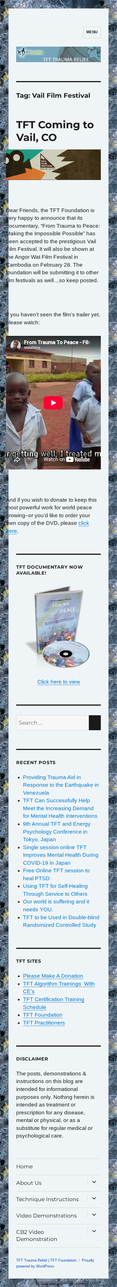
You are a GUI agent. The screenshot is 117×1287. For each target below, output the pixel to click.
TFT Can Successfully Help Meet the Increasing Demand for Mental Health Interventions (60, 808)
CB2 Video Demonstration (36, 1235)
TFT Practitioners (44, 1023)
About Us (28, 1183)
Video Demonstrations (46, 1215)
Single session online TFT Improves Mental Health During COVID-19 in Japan (61, 855)
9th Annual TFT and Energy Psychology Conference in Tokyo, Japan (57, 831)
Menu (92, 32)
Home (24, 1166)
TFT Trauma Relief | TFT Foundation (46, 1260)
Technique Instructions (47, 1199)
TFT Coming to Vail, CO (55, 131)
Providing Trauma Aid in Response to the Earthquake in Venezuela (61, 785)
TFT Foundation (42, 1015)
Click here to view (58, 682)
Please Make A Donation (53, 976)
